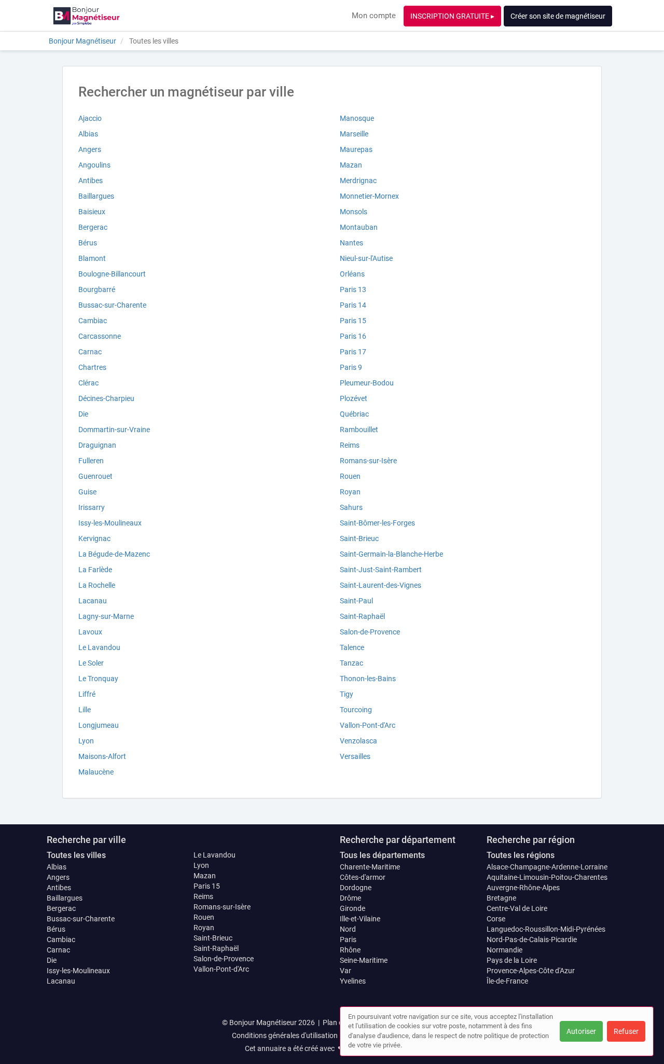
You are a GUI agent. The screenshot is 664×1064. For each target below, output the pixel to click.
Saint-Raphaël (362, 616)
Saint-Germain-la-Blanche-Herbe (391, 554)
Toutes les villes (76, 855)
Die (83, 414)
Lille (84, 710)
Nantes (351, 243)
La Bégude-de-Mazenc (114, 554)
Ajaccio (90, 118)
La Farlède (95, 569)
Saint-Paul (356, 601)
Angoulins (94, 165)
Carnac (90, 352)
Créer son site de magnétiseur (557, 16)
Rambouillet (359, 429)
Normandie (504, 950)
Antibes (90, 180)
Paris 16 (353, 336)
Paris (348, 939)
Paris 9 (351, 367)
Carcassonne (99, 336)
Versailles (355, 756)
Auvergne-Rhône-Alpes (523, 887)
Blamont (92, 258)
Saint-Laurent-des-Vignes (380, 585)
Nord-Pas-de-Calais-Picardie (532, 939)
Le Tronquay (98, 678)
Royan (350, 492)
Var (345, 970)
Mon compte (374, 15)
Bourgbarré (96, 289)
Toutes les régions (521, 855)
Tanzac (351, 663)
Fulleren (91, 461)
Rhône (350, 950)
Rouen (350, 476)
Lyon (86, 741)
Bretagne (501, 898)
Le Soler (91, 663)
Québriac (354, 414)
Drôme (350, 898)
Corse (496, 919)
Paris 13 (353, 289)
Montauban (359, 227)
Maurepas (356, 149)
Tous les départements (382, 855)
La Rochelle (96, 585)
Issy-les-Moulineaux (110, 523)
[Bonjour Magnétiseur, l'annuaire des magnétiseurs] (86, 15)
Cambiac (92, 320)
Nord (348, 929)
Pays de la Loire (512, 960)
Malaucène (96, 772)
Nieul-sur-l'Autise (366, 258)
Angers (89, 149)
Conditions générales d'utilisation (285, 1035)
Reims (349, 445)
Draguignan (97, 445)
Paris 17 (353, 352)
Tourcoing (356, 710)
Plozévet (353, 398)
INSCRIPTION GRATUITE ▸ (452, 16)
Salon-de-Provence (370, 632)
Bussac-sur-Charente (112, 305)
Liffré (86, 694)
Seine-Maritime (364, 960)
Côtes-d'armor (362, 877)
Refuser (626, 1031)
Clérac (88, 383)
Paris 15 (353, 320)
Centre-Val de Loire (517, 908)
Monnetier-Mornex (369, 196)
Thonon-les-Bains (368, 678)
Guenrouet (95, 476)
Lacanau (92, 601)
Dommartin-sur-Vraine (114, 429)
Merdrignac (358, 180)
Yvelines (353, 981)
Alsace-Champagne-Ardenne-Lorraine (547, 867)
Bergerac (92, 227)
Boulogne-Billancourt (112, 274)
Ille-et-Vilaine (360, 919)
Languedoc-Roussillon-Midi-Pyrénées (546, 929)
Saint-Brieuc (359, 538)
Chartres (92, 367)
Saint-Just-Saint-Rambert (381, 569)
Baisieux (91, 212)
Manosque (357, 118)
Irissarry (91, 507)
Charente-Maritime (370, 867)
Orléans (352, 274)
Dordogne (355, 887)
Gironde (352, 908)
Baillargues (96, 196)
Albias (88, 134)
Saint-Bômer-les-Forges (377, 523)
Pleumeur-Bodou (367, 383)
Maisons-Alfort (102, 756)
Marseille (354, 134)
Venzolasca (358, 741)
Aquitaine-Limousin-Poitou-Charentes (547, 877)
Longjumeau (98, 725)
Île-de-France (507, 981)
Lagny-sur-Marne (106, 616)
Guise (87, 492)
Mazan (351, 165)
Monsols (353, 212)
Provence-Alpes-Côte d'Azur (531, 970)
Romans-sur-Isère (368, 461)
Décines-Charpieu (106, 398)
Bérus (87, 243)
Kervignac (94, 538)
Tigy (346, 694)
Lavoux (90, 632)
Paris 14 (353, 305)
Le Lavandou (99, 647)
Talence (352, 647)
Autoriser (581, 1031)
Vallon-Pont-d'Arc (367, 725)
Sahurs (351, 507)
